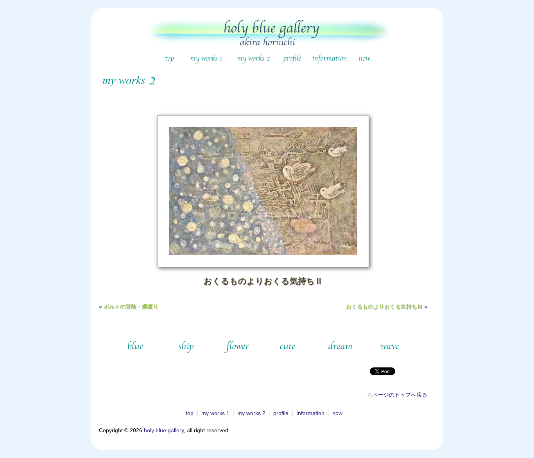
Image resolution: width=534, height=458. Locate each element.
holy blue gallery (164, 430)
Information (310, 413)
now (337, 413)
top (190, 413)
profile (281, 413)
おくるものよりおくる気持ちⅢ (384, 306)
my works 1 (215, 413)
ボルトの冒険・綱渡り (131, 306)
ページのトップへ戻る (400, 395)
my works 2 (251, 413)
